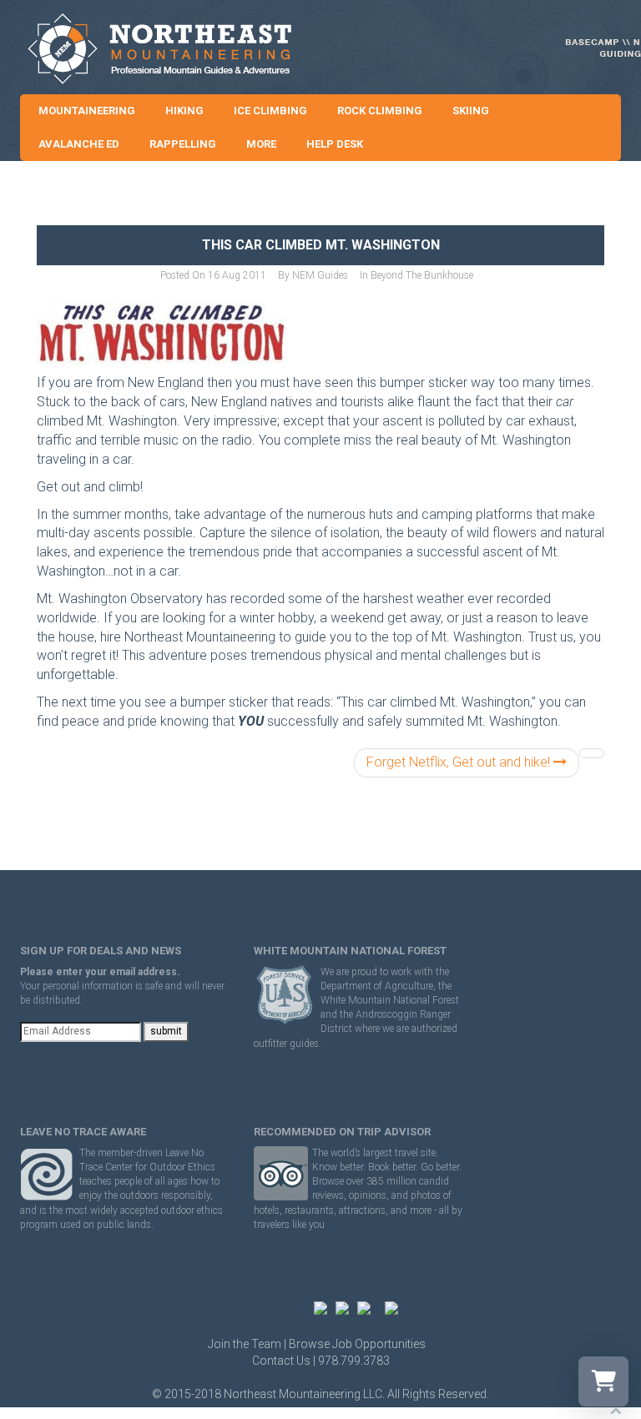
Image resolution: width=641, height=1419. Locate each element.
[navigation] (591, 753)
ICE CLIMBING (270, 110)
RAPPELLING (182, 144)
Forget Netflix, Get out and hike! (459, 762)
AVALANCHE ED (78, 144)
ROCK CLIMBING (379, 110)
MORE (261, 144)
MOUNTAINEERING (86, 110)
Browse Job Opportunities (357, 1344)
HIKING (184, 110)
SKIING (470, 110)
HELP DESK (334, 144)
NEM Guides (320, 275)
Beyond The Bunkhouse (422, 275)
